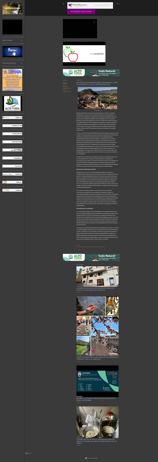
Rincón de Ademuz (67, 91)
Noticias (64, 89)
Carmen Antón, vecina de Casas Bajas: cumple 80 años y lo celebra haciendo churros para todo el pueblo (96, 441)
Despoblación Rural (67, 88)
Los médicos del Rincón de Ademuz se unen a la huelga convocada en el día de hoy (95, 289)
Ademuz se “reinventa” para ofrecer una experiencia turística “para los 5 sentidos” (97, 358)
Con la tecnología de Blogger (92, 458)
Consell (64, 85)
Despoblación (66, 86)
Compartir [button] (65, 80)
